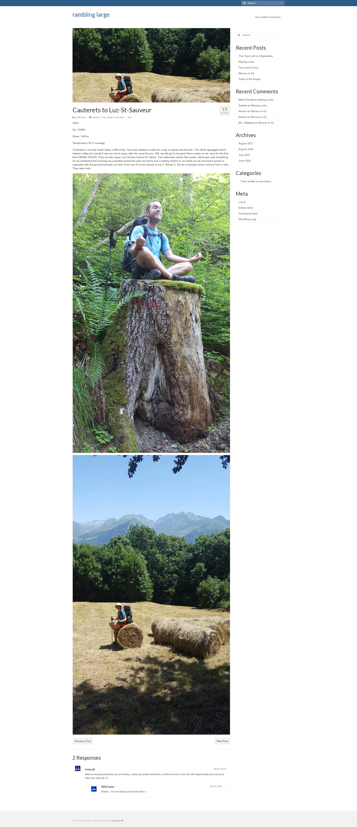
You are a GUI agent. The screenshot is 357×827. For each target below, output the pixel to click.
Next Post (222, 741)
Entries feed (246, 207)
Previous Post (83, 741)
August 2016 (246, 149)
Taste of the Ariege (250, 79)
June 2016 (245, 160)
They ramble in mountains (113, 117)
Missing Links (246, 61)
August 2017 (246, 143)
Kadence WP (117, 821)
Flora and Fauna (248, 67)
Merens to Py (247, 73)
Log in (242, 201)
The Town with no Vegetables (256, 55)
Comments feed (248, 213)
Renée (242, 111)
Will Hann (81, 117)
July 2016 (244, 154)
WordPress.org (247, 219)
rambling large (91, 14)
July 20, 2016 (219, 769)
